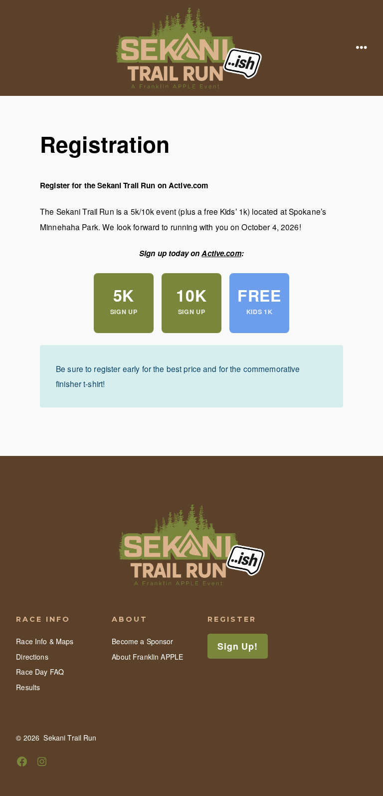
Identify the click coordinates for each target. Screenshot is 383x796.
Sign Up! (237, 646)
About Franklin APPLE (147, 657)
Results (28, 687)
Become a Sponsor (142, 641)
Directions (32, 657)
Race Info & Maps (44, 641)
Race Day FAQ (40, 672)
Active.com (221, 253)
